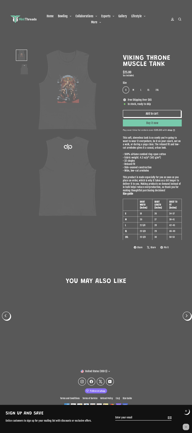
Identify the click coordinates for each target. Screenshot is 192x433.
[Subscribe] (169, 417)
